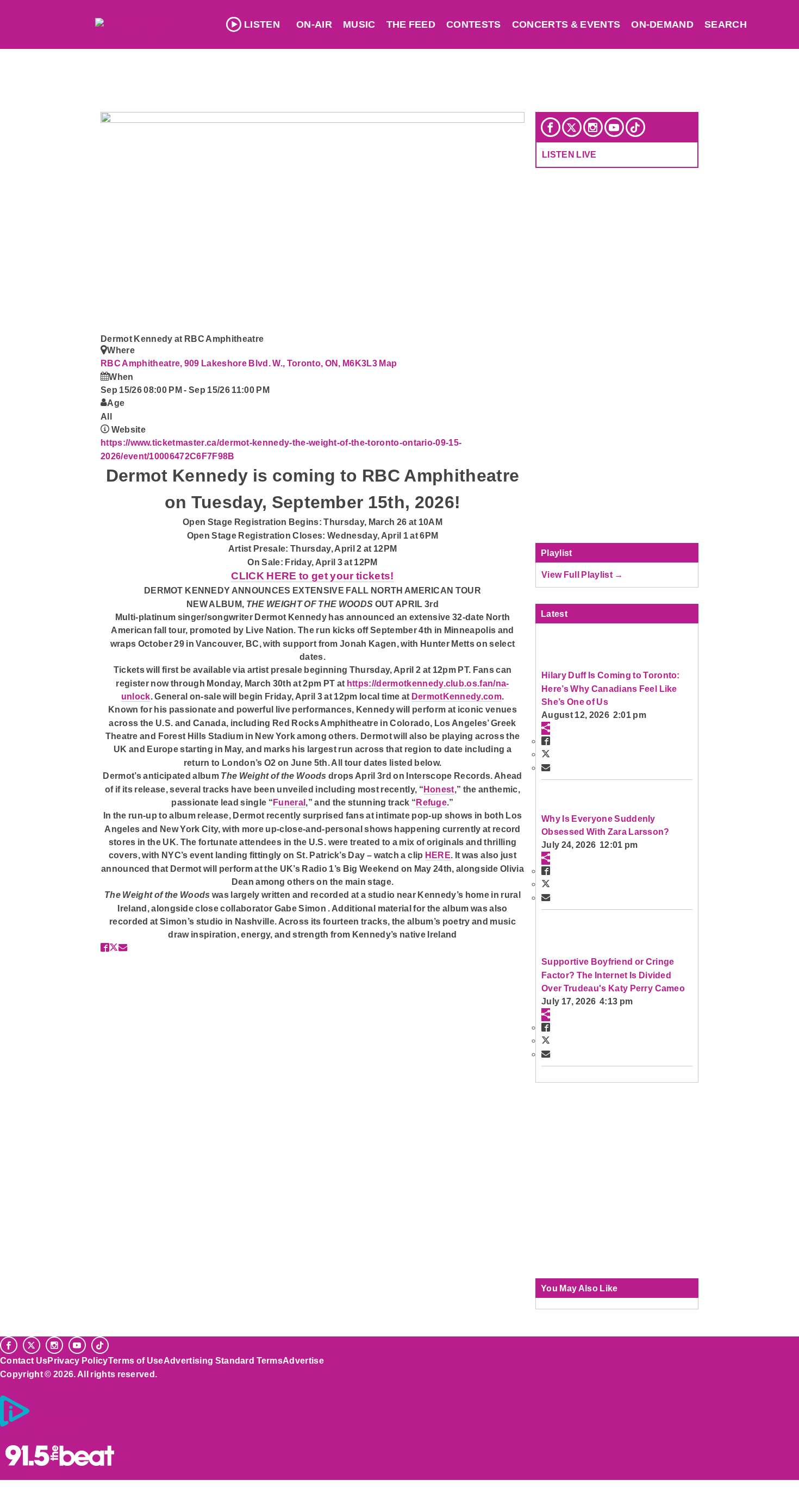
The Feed (411, 24)
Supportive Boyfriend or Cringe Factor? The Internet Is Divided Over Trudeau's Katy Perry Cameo (613, 975)
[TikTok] (635, 127)
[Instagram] (593, 127)
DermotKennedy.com (456, 696)
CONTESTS (473, 24)
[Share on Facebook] (105, 947)
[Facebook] (550, 127)
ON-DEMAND (662, 24)
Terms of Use (136, 1360)
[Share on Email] (122, 947)
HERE (438, 855)
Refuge (431, 802)
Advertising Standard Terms (223, 1360)
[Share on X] (113, 947)
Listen (262, 24)
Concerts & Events (566, 24)
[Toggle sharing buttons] (545, 728)
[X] (572, 127)
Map (388, 363)
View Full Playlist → (582, 574)
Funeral (289, 802)
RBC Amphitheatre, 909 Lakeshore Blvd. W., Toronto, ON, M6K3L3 (240, 363)
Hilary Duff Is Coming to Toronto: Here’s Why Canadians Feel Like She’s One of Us (610, 688)
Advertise (303, 1360)
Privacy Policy (77, 1360)
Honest (438, 789)
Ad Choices (56, 1424)
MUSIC (359, 24)
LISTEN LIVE (569, 154)
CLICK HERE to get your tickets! (312, 576)
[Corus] (5, 1385)
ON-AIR (314, 24)
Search (725, 24)
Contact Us (23, 1360)
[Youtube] (614, 127)
